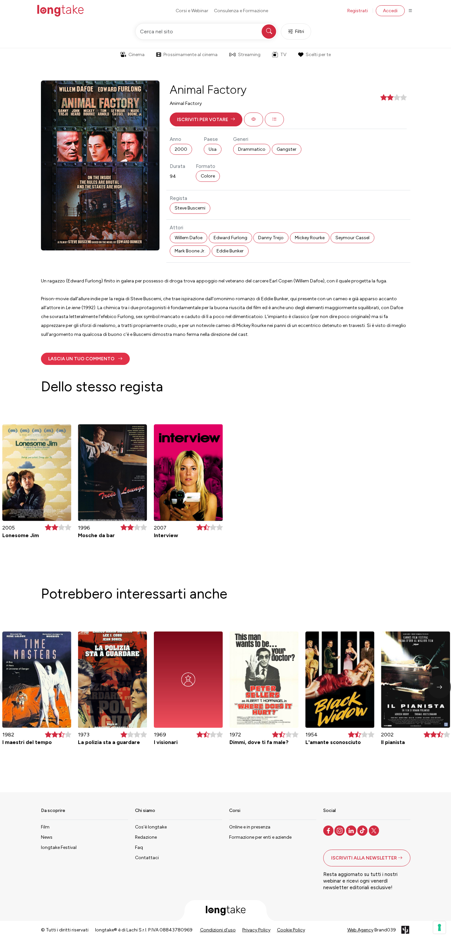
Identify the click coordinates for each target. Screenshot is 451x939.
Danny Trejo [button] (271, 238)
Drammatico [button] (251, 149)
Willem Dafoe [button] (188, 238)
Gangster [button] (286, 149)
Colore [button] (208, 176)
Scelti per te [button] (318, 54)
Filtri (299, 31)
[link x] (374, 830)
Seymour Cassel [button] (352, 238)
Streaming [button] (249, 54)
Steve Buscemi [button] (190, 208)
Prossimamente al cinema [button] (190, 54)
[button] (206, 119)
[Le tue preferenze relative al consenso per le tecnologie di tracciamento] (439, 927)
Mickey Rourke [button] (310, 238)
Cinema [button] (136, 54)
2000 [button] (181, 149)
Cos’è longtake (151, 827)
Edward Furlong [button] (230, 238)
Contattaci (147, 857)
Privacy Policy (256, 930)
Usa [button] (213, 149)
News (46, 837)
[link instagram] (340, 830)
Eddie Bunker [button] (230, 251)
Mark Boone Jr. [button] (190, 251)
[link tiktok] (363, 830)
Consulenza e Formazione (241, 11)
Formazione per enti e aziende (260, 837)
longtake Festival (59, 847)
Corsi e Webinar (192, 11)
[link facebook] (329, 830)
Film (45, 827)
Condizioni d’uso (218, 930)
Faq (139, 847)
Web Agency (360, 930)
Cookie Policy (291, 930)
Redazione (146, 837)
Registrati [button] (357, 11)
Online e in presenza (249, 827)
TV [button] (283, 54)
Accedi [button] (390, 11)
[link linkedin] (352, 830)
